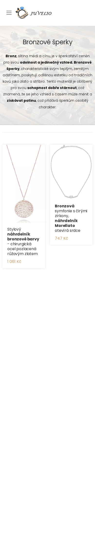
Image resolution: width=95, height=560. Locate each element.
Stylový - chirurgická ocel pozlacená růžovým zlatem (23, 241)
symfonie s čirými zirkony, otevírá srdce (71, 218)
